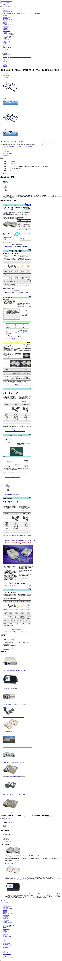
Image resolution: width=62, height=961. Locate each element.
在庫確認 (5, 826)
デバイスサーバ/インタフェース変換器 (23, 146)
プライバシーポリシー (8, 942)
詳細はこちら (6, 649)
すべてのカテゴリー (4, 49)
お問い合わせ (6, 940)
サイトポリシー (6, 943)
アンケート (5, 956)
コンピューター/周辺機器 (8, 146)
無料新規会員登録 (7, 954)
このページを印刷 (4, 77)
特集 (4, 955)
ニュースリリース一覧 (8, 62)
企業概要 (5, 66)
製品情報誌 (5, 947)
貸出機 (4, 825)
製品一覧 (5, 61)
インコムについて (7, 946)
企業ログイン (6, 952)
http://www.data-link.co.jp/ (11, 841)
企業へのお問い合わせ (8, 827)
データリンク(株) (4, 73)
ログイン (5, 951)
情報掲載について (7, 944)
